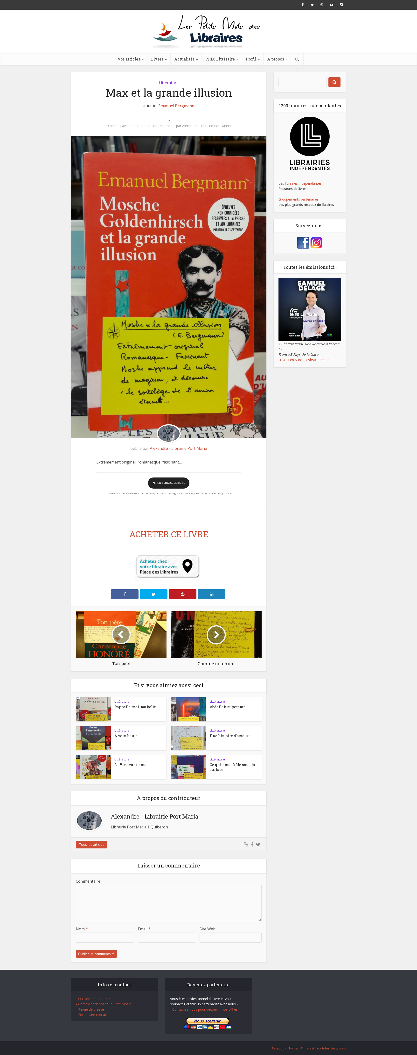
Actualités (184, 58)
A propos (275, 58)
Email (144, 929)
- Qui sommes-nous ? (93, 998)
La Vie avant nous (130, 764)
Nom (82, 929)
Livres (157, 58)
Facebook (279, 1048)
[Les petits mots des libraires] (208, 31)
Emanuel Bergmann (176, 105)
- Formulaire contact (92, 1014)
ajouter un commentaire (153, 126)
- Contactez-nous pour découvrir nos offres (204, 1009)
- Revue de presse (90, 1009)
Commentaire (88, 881)
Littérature (169, 82)
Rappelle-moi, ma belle (135, 706)
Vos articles (129, 58)
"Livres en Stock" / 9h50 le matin (303, 359)
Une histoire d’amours (230, 735)
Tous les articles (91, 844)
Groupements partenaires (298, 199)
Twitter (294, 1048)
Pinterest (307, 1048)
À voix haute (126, 735)
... (169, 119)
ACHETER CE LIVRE (168, 533)
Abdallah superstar (227, 706)
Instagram (338, 1048)
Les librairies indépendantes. (300, 183)
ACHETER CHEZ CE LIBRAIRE (169, 482)
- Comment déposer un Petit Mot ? (103, 1004)
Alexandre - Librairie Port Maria (206, 126)
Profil (251, 58)
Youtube (323, 1048)
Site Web (207, 929)
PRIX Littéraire (220, 58)
